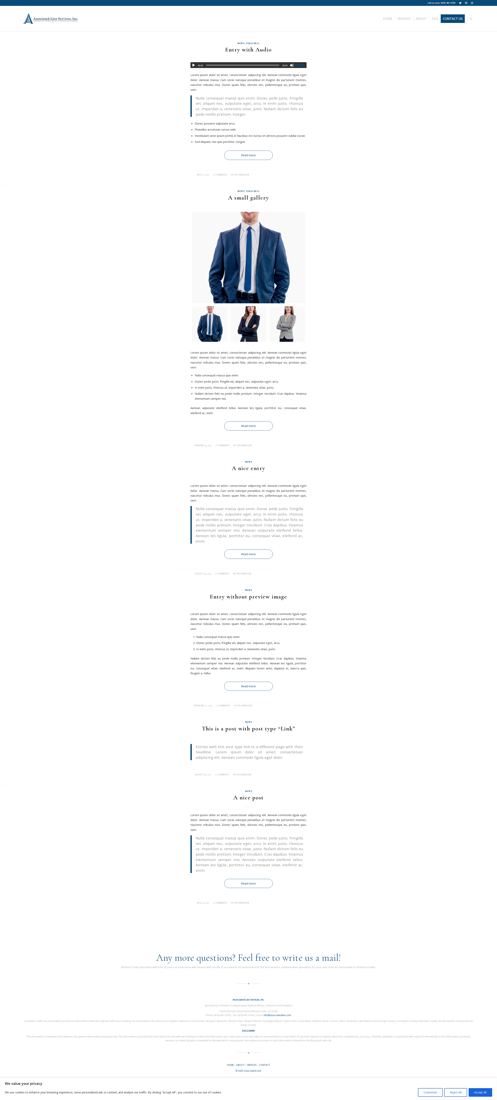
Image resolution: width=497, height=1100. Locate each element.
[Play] (193, 65)
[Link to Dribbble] (466, 3)
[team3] (248, 257)
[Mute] (292, 65)
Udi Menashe (242, 174)
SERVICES (251, 1065)
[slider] (301, 65)
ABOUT (240, 1065)
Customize (430, 1092)
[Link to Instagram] (472, 3)
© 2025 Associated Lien (248, 1070)
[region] (248, 1089)
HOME (230, 1065)
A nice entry (248, 468)
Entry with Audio (248, 49)
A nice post (248, 797)
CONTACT (264, 1065)
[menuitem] (388, 18)
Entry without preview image (248, 596)
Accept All (480, 1092)
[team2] (248, 324)
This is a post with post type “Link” (248, 728)
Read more (248, 155)
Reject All (455, 1092)
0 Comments (220, 174)
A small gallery (248, 197)
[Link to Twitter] (460, 3)
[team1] (287, 324)
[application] (248, 65)
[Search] (471, 18)
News (241, 43)
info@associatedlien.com (277, 1015)
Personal (253, 43)
